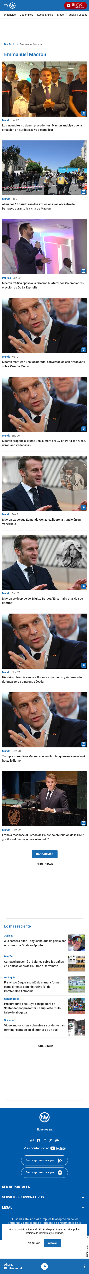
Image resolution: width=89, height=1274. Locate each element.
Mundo (6, 120)
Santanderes (11, 998)
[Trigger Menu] (5, 5)
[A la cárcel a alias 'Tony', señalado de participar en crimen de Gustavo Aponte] (76, 943)
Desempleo (26, 14)
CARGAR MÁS (44, 854)
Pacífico (9, 956)
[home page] (44, 1117)
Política (6, 277)
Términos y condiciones (23, 1222)
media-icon (44, 1266)
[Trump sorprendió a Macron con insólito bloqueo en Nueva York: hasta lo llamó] (44, 719)
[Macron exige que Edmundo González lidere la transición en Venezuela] (44, 483)
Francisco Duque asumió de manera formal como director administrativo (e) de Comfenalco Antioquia (32, 987)
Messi (60, 14)
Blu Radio (9, 44)
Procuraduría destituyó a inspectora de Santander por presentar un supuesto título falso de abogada (32, 1008)
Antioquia (9, 977)
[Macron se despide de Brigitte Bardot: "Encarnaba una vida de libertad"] (44, 562)
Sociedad (9, 1020)
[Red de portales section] (83, 1187)
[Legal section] (83, 1208)
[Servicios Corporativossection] (83, 1197)
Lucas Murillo (45, 14)
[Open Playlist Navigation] (84, 1266)
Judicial (8, 935)
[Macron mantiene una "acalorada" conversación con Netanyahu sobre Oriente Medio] (44, 325)
